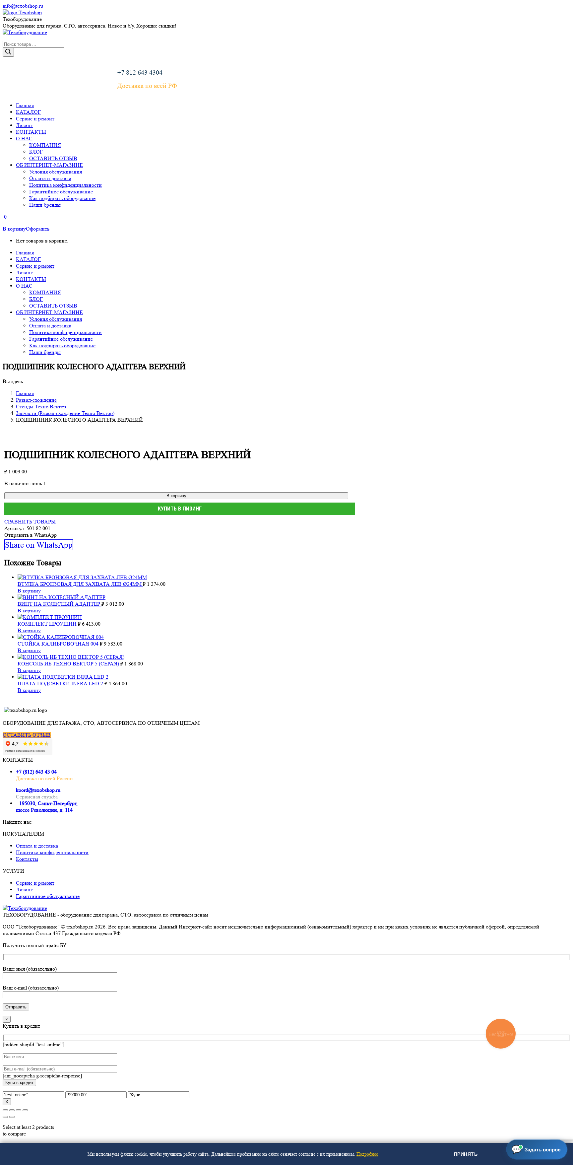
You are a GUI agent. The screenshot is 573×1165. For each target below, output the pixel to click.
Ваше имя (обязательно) (30, 969)
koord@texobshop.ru (38, 790)
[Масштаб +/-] (5, 1110)
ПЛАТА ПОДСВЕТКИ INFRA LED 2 (61, 683)
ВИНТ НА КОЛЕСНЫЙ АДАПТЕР (59, 604)
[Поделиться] (18, 1110)
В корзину (14, 229)
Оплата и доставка (37, 846)
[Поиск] (8, 52)
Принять (466, 1154)
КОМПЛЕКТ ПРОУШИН (48, 624)
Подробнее (367, 1154)
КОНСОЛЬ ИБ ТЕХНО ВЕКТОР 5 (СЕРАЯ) (69, 663)
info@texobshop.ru (23, 6)
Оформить (37, 229)
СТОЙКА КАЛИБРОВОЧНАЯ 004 (59, 644)
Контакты (27, 859)
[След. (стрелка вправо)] (12, 1117)
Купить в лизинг (180, 509)
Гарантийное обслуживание (48, 896)
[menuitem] (25, 105)
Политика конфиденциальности (52, 852)
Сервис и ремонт (35, 883)
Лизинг (24, 889)
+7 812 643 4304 (139, 72)
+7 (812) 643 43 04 (36, 772)
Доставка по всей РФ (147, 86)
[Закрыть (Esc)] (25, 1110)
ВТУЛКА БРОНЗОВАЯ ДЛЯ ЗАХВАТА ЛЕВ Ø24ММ (80, 584)
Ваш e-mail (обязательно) (31, 988)
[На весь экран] (12, 1110)
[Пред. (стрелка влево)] (5, 1117)
